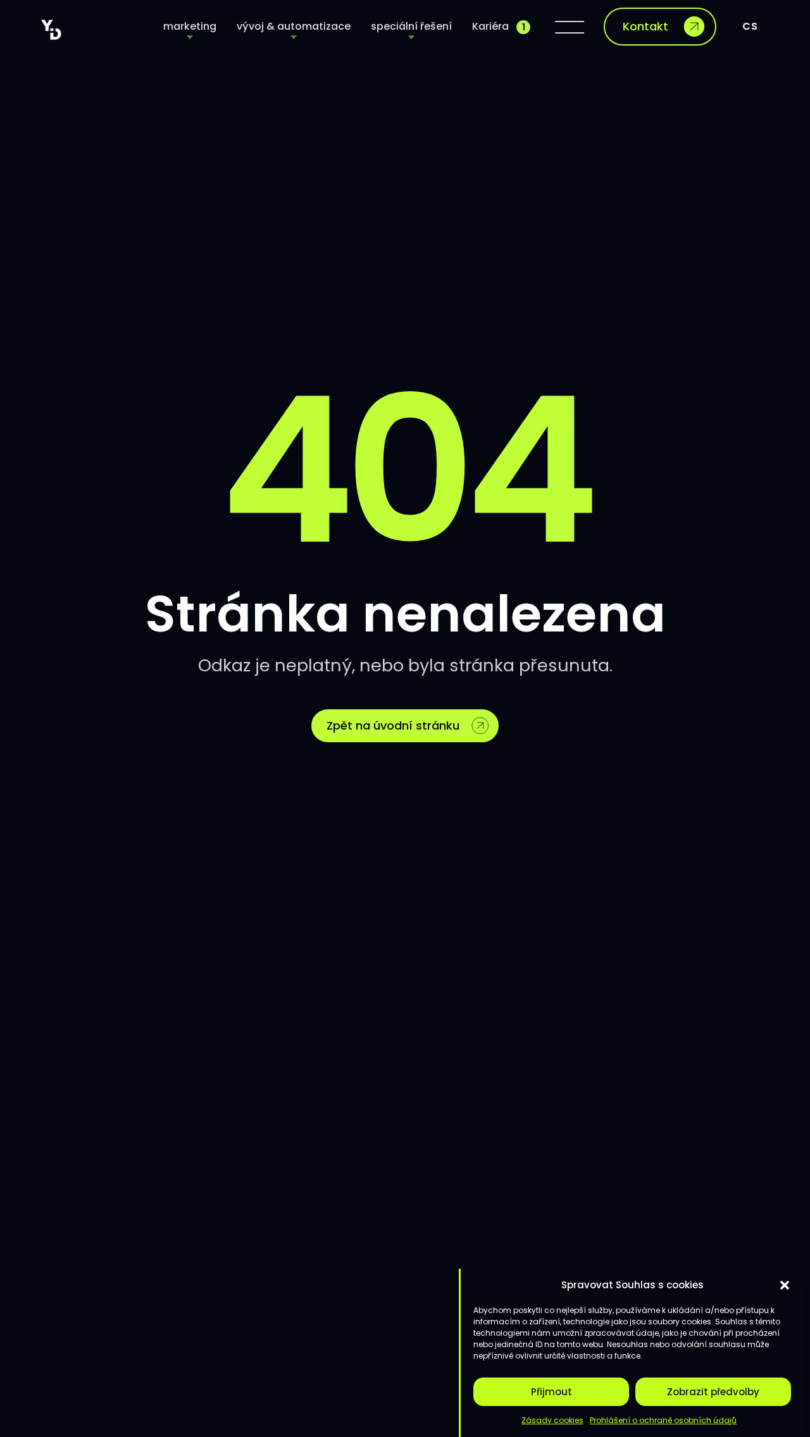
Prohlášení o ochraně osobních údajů (663, 1420)
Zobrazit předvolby (713, 1391)
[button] (784, 1285)
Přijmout (551, 1391)
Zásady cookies (552, 1420)
